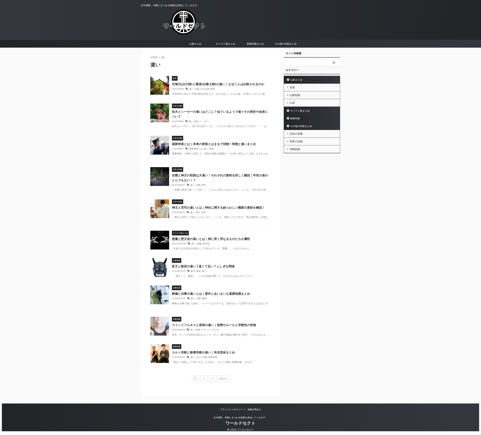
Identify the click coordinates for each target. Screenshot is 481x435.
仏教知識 (295, 95)
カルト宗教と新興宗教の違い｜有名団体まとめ (203, 352)
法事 (198, 298)
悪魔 (199, 243)
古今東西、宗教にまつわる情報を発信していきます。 (240, 417)
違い (191, 88)
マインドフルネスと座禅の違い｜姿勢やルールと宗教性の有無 (214, 325)
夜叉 (193, 271)
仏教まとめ (195, 43)
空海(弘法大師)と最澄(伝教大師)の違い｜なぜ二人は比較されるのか (218, 84)
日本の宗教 (296, 133)
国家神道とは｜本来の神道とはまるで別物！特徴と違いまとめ (214, 144)
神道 (211, 148)
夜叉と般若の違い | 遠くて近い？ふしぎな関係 (203, 266)
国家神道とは (195, 148)
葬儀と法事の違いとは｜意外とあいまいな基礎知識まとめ (211, 293)
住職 (198, 184)
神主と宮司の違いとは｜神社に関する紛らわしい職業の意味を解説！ (218, 207)
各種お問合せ (254, 409)
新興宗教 (212, 357)
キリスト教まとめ (225, 43)
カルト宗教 (201, 357)
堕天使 (206, 243)
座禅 (198, 329)
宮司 (203, 212)
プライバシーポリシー (231, 409)
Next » (223, 378)
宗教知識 (295, 149)
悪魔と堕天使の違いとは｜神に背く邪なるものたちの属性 (211, 239)
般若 (198, 271)
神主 (204, 184)
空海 (197, 88)
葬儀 (204, 298)
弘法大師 (204, 88)
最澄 (212, 88)
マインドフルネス (210, 329)
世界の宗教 (296, 141)
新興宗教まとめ (255, 43)
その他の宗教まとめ (286, 43)
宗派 (292, 87)
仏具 (292, 102)
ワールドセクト (240, 423)
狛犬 (196, 121)
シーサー (204, 121)
